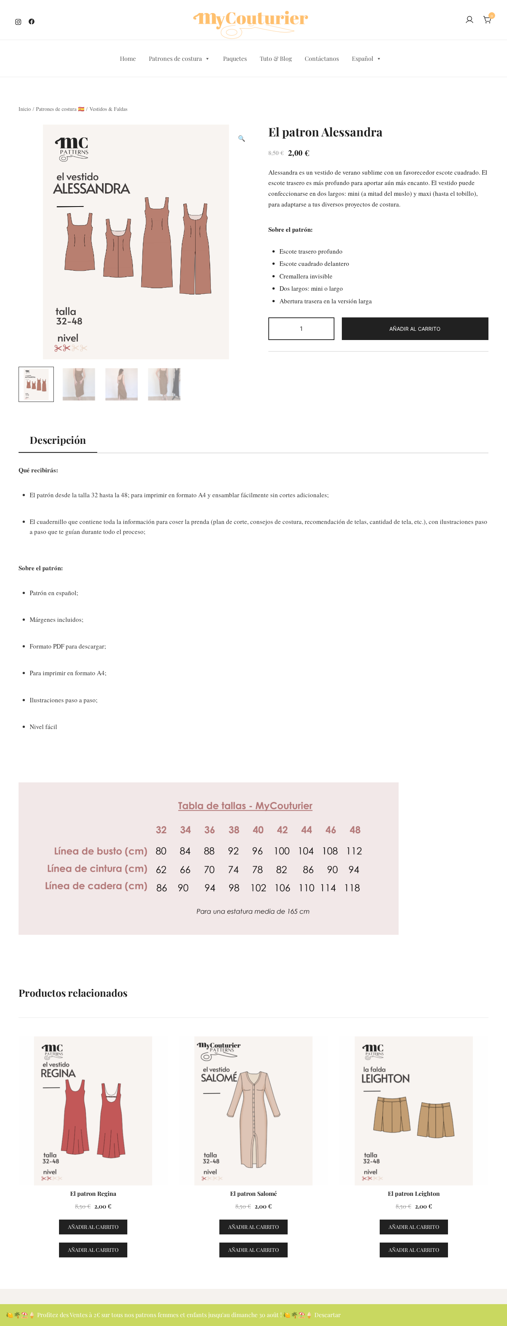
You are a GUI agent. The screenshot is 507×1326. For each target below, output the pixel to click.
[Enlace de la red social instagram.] (18, 20)
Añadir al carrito (415, 329)
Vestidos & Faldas (108, 108)
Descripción (58, 439)
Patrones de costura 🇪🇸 (60, 108)
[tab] (58, 440)
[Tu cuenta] (469, 20)
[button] (241, 138)
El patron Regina (93, 1193)
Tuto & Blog (276, 58)
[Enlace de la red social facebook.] (32, 20)
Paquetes (235, 58)
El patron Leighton (414, 1193)
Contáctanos (322, 58)
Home (128, 58)
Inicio (25, 108)
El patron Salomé (253, 1193)
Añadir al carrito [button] (93, 1226)
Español (362, 58)
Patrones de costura (175, 58)
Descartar (327, 1315)
